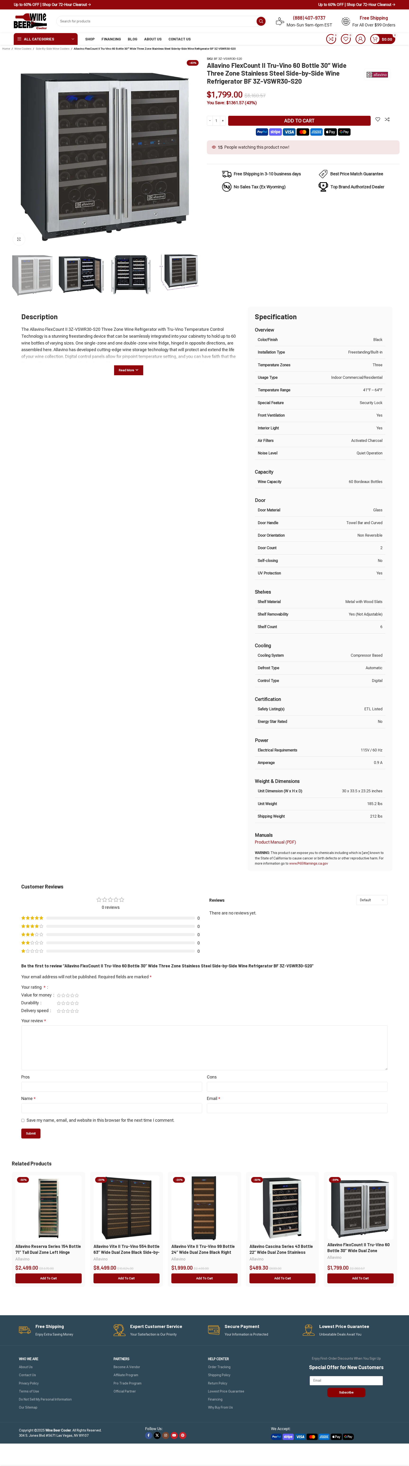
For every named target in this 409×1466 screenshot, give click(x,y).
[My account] (360, 39)
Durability (30, 1003)
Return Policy (217, 1383)
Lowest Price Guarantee (226, 1391)
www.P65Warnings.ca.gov (308, 863)
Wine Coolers (22, 48)
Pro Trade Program (128, 1383)
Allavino (22, 1259)
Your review (33, 1020)
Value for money (37, 995)
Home (6, 48)
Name (28, 1098)
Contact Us (27, 1375)
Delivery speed (35, 1011)
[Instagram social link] (165, 1435)
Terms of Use (29, 1391)
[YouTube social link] (174, 1435)
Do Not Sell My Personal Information (45, 1399)
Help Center (218, 1359)
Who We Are (28, 1359)
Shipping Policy (219, 1375)
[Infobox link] (63, 1330)
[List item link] (351, 174)
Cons (212, 1076)
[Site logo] (30, 20)
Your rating (33, 987)
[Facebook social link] (148, 1435)
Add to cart (299, 121)
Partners (121, 1359)
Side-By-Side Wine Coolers (52, 48)
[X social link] (157, 1435)
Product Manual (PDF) (275, 842)
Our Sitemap (28, 1407)
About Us (26, 1367)
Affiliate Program (126, 1375)
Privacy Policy (29, 1383)
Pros (25, 1076)
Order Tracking (219, 1367)
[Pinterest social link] (182, 1435)
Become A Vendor (127, 1367)
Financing (215, 1399)
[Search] (261, 21)
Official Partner (125, 1391)
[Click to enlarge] (19, 239)
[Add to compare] (387, 119)
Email (213, 1098)
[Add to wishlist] (377, 119)
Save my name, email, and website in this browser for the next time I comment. (100, 1120)
